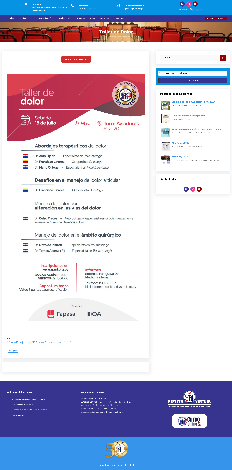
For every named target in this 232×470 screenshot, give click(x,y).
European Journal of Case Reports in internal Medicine (106, 402)
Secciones (104, 18)
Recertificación (45, 18)
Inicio (12, 18)
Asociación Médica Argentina (94, 398)
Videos (93, 18)
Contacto (120, 18)
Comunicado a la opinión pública (188, 115)
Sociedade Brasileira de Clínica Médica (98, 408)
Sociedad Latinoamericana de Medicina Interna (102, 412)
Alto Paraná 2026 (180, 143)
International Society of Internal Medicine (99, 405)
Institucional (64, 18)
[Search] (223, 58)
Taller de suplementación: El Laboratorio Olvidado (196, 129)
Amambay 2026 (180, 156)
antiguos (13, 350)
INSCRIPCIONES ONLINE (76, 59)
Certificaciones (25, 18)
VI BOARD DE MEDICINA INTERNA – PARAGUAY (193, 102)
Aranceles (81, 18)
